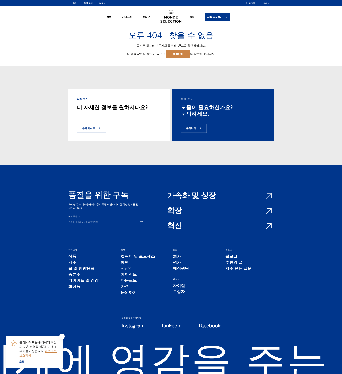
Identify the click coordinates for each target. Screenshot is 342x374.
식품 (72, 257)
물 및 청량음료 (81, 269)
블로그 (228, 249)
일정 (75, 3)
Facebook (210, 326)
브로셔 (102, 3)
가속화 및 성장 (191, 196)
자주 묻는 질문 (238, 269)
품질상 (146, 16)
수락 (21, 361)
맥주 (72, 263)
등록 (192, 16)
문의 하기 (88, 3)
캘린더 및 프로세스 (138, 257)
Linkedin (172, 326)
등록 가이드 (88, 128)
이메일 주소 (74, 216)
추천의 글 (233, 263)
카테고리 (127, 16)
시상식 (127, 269)
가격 (125, 287)
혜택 (125, 263)
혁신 (174, 226)
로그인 (252, 3)
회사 (177, 257)
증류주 (74, 275)
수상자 (179, 292)
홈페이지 (178, 54)
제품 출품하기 (214, 16)
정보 (109, 16)
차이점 (179, 286)
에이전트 (129, 275)
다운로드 (129, 281)
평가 (177, 263)
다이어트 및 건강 (83, 281)
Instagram (133, 326)
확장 (174, 211)
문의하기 (191, 128)
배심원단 (181, 269)
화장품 (74, 287)
